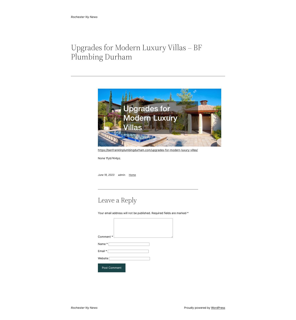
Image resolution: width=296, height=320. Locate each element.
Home (132, 174)
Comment (105, 236)
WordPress (218, 307)
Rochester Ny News (84, 17)
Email (102, 251)
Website (103, 258)
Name (103, 244)
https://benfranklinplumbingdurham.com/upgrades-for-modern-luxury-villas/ (148, 150)
